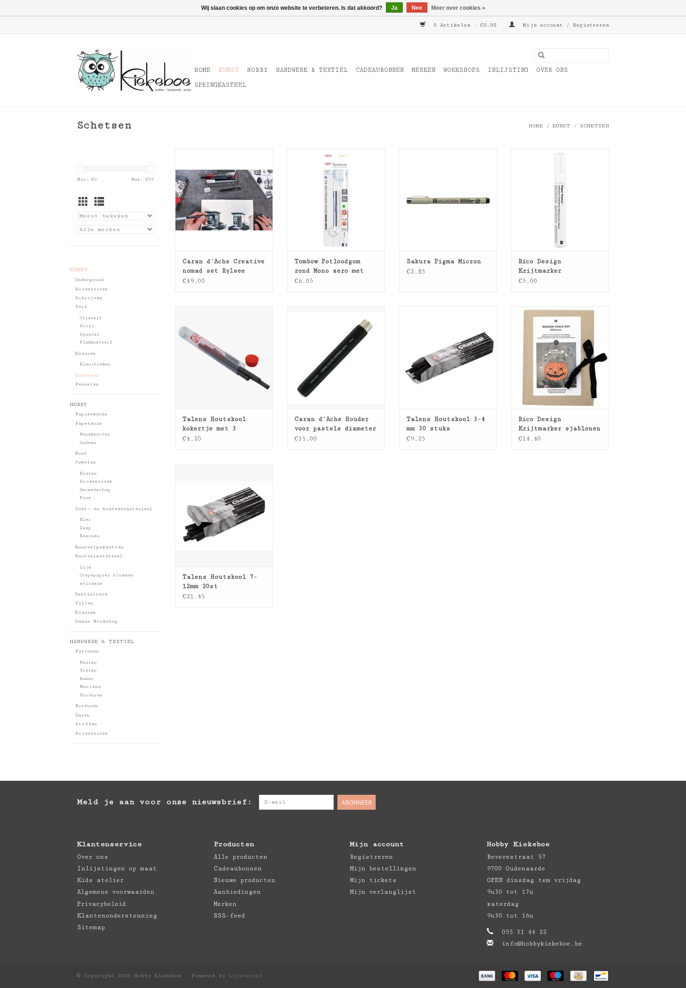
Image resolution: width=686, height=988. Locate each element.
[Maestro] (555, 976)
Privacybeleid (101, 904)
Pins (85, 497)
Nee (417, 8)
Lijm (85, 567)
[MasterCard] (509, 976)
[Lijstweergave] (99, 202)
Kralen (88, 473)
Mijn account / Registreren (564, 25)
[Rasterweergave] (83, 202)
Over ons (552, 70)
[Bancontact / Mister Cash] (599, 976)
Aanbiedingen (237, 892)
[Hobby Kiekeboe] (134, 70)
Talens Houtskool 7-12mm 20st (219, 581)
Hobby (257, 70)
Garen (82, 715)
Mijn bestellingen (383, 868)
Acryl (87, 326)
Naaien (88, 662)
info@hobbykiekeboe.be (542, 943)
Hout (81, 453)
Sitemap (91, 927)
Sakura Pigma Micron (443, 261)
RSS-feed (229, 915)
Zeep (85, 528)
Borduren (91, 695)
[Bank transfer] (487, 976)
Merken (423, 70)
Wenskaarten (95, 434)
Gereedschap (95, 489)
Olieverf (91, 318)
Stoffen (86, 724)
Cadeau (88, 442)
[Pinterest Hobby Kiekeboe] (582, 802)
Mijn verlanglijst (383, 892)
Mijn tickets (373, 880)
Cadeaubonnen (380, 70)
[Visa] (532, 976)
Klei (85, 519)
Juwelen (85, 462)
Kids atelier (100, 880)
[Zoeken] (541, 55)
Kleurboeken (95, 364)
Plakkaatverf (96, 342)
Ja (394, 8)
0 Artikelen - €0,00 (465, 25)
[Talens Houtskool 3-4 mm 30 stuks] (448, 357)
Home (202, 70)
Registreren (371, 857)
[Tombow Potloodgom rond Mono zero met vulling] (336, 199)
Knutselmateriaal (99, 556)
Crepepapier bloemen (106, 575)
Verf (81, 306)
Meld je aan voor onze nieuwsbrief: (164, 801)
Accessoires (91, 289)
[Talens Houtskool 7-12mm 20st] (224, 515)
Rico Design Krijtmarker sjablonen (559, 423)
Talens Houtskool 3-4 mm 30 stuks (445, 423)
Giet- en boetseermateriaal (114, 509)
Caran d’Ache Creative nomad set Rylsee (223, 266)
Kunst (228, 70)
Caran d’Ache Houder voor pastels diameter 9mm (335, 424)
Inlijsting (508, 70)
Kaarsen (89, 536)
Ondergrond (89, 279)
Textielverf (91, 594)
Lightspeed (245, 976)
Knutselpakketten (99, 547)
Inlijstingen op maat (117, 868)
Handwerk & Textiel (312, 70)
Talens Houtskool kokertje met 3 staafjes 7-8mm (214, 424)
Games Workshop (96, 621)
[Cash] (578, 976)
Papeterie (88, 423)
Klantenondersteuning (117, 915)
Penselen (86, 384)
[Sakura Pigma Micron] (448, 199)
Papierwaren (91, 414)
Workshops (461, 70)
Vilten (84, 603)
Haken (86, 678)
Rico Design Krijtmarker (539, 266)
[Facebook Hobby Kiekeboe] (564, 802)
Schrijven (88, 298)
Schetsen (594, 126)
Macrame (90, 686)
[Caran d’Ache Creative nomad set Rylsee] (224, 199)
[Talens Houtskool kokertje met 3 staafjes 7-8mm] (224, 357)
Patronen (87, 651)
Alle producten (240, 857)
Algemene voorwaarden (115, 892)
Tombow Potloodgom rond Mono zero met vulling (329, 266)
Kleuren (85, 353)
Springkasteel (220, 85)
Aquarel (89, 334)
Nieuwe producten (244, 880)
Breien (88, 670)
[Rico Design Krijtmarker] (560, 199)
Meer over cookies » (458, 8)
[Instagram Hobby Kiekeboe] (601, 802)
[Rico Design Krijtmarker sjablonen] (560, 357)
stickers (91, 583)
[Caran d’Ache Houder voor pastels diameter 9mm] (336, 357)
